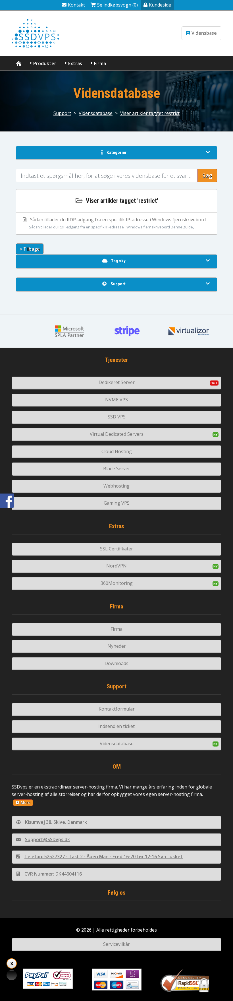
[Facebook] (7, 501)
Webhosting (116, 486)
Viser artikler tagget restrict (150, 113)
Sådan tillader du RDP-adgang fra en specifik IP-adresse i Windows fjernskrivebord (117, 223)
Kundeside (160, 5)
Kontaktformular (117, 709)
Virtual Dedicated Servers (116, 434)
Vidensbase (204, 33)
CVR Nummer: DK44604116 (53, 874)
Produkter (44, 63)
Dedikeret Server (117, 382)
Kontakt (76, 5)
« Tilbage (30, 249)
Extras (75, 63)
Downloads (116, 663)
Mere (25, 802)
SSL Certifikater (116, 549)
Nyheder (116, 646)
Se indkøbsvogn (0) (117, 5)
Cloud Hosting (116, 451)
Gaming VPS (117, 503)
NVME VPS (116, 400)
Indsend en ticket (116, 726)
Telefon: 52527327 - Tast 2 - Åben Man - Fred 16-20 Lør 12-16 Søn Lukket (103, 856)
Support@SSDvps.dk (47, 839)
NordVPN (116, 566)
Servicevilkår (116, 944)
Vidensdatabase (96, 113)
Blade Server (116, 468)
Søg (207, 175)
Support (62, 113)
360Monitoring (117, 583)
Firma (100, 63)
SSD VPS (117, 417)
